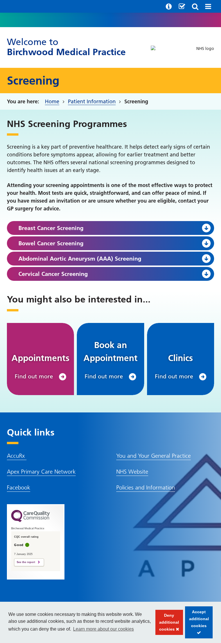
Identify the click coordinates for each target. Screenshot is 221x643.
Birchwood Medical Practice (66, 47)
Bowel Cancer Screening (50, 243)
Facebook (18, 487)
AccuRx (16, 455)
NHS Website (132, 471)
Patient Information (92, 101)
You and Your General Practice (153, 455)
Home (52, 101)
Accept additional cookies (197, 624)
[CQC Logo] (30, 520)
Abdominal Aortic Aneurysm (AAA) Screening (79, 258)
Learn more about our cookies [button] (103, 629)
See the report (26, 562)
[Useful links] (169, 6)
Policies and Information (145, 487)
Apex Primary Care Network (41, 471)
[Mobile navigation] (208, 6)
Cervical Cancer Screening (53, 273)
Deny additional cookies (167, 624)
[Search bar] (195, 6)
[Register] (182, 6)
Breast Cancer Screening (50, 228)
